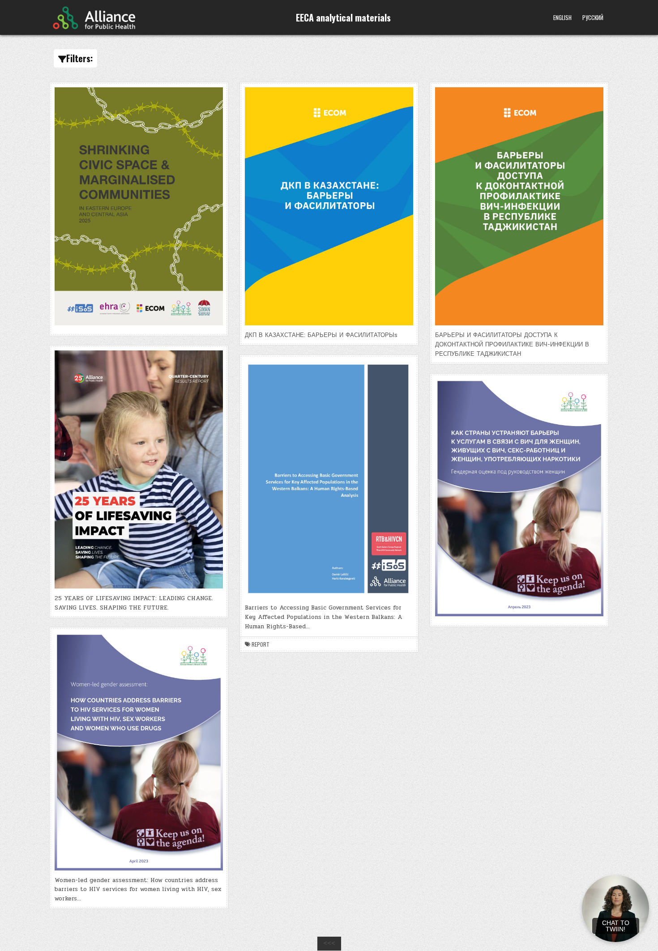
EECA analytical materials (343, 17)
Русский (592, 17)
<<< (329, 943)
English (562, 17)
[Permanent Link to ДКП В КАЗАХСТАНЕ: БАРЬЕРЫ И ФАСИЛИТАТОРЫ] (329, 206)
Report (260, 644)
